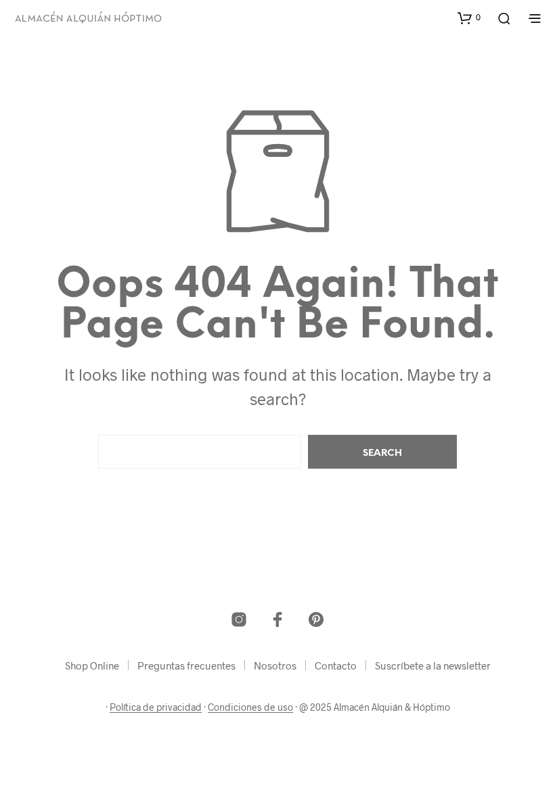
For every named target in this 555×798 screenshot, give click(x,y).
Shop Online (92, 665)
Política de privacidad (156, 707)
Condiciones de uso (250, 707)
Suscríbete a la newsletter (433, 665)
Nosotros (275, 665)
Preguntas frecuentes (186, 665)
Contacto (336, 665)
